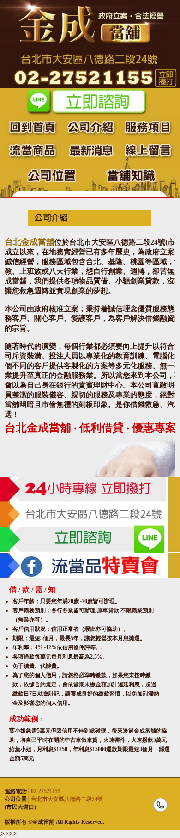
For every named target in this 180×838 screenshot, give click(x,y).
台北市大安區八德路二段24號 (67, 799)
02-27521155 (45, 791)
